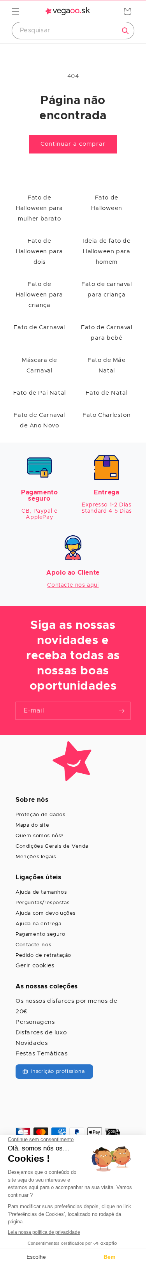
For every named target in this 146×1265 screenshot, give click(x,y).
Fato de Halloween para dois (39, 251)
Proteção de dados (40, 814)
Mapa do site (32, 825)
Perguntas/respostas (42, 902)
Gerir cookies (35, 966)
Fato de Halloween (106, 203)
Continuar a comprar (73, 144)
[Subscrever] (121, 711)
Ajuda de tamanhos (41, 892)
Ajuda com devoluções (46, 913)
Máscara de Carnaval (39, 365)
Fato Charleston (106, 415)
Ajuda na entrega (39, 923)
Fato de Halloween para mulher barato (39, 208)
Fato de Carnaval (39, 327)
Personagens (35, 1022)
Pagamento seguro (40, 934)
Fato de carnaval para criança (106, 289)
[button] (15, 11)
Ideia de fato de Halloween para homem (107, 251)
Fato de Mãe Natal (107, 365)
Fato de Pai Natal (39, 393)
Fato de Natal (106, 393)
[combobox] (73, 30)
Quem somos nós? (40, 835)
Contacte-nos (33, 944)
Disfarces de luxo (41, 1033)
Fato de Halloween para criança (39, 294)
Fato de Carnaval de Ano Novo (39, 420)
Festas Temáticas (42, 1054)
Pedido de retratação (43, 955)
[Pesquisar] (125, 30)
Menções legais (36, 856)
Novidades (31, 1043)
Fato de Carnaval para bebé (106, 333)
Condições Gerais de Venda (52, 846)
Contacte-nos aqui (73, 585)
